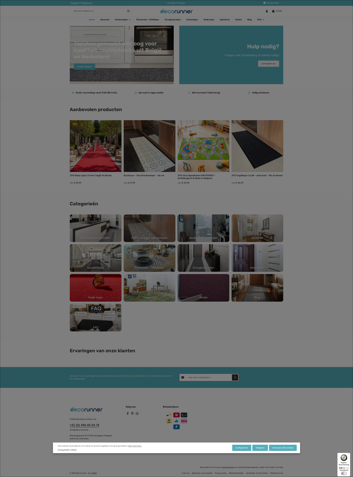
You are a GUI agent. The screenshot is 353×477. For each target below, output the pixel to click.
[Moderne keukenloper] (203, 228)
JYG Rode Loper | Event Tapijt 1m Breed (90, 175)
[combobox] (99, 11)
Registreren (87, 3)
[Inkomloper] (257, 258)
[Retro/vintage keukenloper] (149, 228)
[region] (176, 152)
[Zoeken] (129, 11)
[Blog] (257, 288)
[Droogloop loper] (203, 258)
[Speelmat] (149, 288)
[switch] (344, 473)
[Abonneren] (235, 377)
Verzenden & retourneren (257, 473)
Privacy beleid (63, 450)
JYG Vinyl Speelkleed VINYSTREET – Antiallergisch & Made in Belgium (197, 177)
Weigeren (260, 448)
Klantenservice (276, 473)
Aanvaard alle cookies (282, 448)
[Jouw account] (267, 11)
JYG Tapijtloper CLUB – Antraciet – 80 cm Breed (257, 175)
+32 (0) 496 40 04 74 (84, 425)
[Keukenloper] (95, 258)
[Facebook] (128, 414)
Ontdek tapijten (84, 66)
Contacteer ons (269, 63)
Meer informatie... (135, 446)
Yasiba (94, 473)
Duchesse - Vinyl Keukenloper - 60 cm (144, 175)
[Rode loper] (95, 288)
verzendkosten (228, 467)
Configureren (242, 448)
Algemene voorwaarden (202, 473)
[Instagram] (137, 414)
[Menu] (348, 454)
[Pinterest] (132, 414)
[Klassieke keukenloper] (95, 228)
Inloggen (74, 3)
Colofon (73, 450)
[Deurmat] (257, 228)
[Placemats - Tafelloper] (149, 258)
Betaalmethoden (236, 473)
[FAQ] (95, 317)
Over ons (186, 473)
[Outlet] (203, 288)
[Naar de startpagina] (176, 11)
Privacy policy (221, 473)
